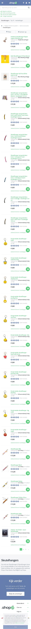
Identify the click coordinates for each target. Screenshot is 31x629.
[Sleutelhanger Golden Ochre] (5, 503)
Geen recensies (23, 43)
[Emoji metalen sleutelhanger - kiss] (5, 341)
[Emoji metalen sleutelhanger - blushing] (5, 398)
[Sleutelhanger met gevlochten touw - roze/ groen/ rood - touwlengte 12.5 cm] (5, 163)
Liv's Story (20, 450)
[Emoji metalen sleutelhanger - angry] (5, 437)
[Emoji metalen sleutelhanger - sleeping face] (5, 284)
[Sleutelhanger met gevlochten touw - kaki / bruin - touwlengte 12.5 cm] (5, 226)
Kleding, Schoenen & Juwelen (11, 25)
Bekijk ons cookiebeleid (19, 623)
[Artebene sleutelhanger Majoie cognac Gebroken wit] (5, 44)
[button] (23, 3)
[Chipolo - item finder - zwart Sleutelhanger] (5, 537)
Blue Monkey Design (23, 57)
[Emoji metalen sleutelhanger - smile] (5, 246)
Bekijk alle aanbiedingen (15, 594)
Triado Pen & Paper (23, 40)
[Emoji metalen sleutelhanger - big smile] (5, 418)
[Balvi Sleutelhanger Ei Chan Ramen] (5, 62)
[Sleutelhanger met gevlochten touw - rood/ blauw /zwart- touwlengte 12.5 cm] (5, 184)
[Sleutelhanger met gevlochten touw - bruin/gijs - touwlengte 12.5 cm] (5, 205)
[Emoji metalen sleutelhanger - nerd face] (5, 323)
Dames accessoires (24, 25)
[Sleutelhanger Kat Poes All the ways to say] (5, 81)
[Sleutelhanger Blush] (5, 470)
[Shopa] (13, 2)
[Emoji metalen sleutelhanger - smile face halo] (5, 265)
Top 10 (12, 20)
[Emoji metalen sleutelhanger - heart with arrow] (5, 360)
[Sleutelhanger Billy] (5, 454)
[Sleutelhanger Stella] (5, 519)
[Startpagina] (2, 26)
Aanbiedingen (19, 20)
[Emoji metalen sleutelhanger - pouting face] (5, 304)
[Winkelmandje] (29, 3)
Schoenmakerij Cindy (23, 97)
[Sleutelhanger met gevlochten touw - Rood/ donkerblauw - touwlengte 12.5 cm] (5, 142)
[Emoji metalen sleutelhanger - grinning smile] (5, 379)
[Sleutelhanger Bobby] (5, 486)
